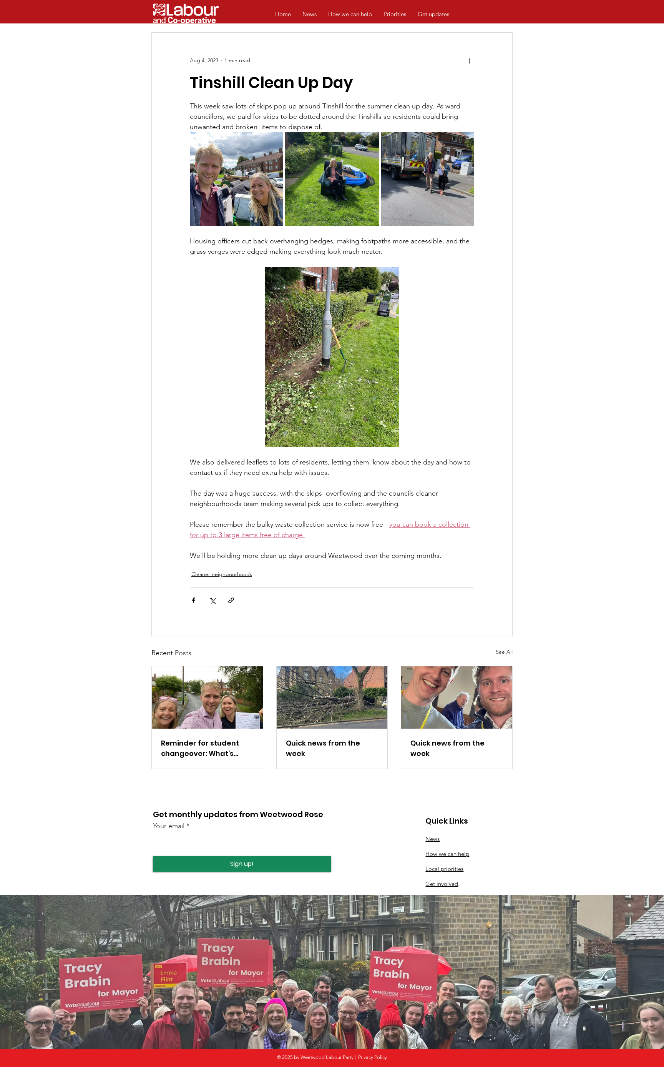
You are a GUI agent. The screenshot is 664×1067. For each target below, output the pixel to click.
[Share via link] (231, 600)
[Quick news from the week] (332, 697)
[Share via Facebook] (193, 600)
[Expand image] (236, 179)
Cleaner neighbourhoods (221, 574)
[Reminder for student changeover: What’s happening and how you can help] (207, 697)
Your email (168, 825)
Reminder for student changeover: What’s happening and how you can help (205, 748)
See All (504, 651)
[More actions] (469, 60)
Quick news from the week (323, 748)
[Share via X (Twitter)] (212, 600)
